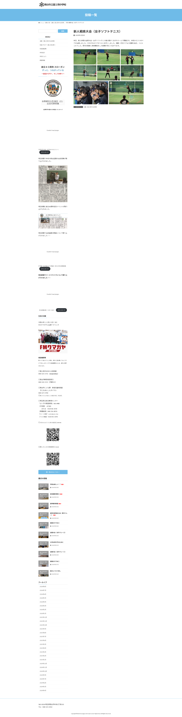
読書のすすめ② (54, 523)
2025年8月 (43, 632)
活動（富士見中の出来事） (91, 107)
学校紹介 (42, 52)
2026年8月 (43, 586)
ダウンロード (45, 152)
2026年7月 (43, 590)
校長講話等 (43, 49)
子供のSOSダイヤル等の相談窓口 (48, 422)
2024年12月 (43, 663)
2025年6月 (43, 640)
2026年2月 (43, 609)
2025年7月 (43, 636)
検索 (62, 31)
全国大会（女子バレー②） (58, 532)
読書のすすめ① (54, 561)
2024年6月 (43, 683)
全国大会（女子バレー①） (58, 551)
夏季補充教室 (55, 503)
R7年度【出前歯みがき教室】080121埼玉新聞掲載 (52, 266)
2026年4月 (43, 602)
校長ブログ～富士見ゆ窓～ (48, 45)
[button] (53, 472)
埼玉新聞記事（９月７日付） (47, 310)
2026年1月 (43, 613)
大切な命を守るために (56, 542)
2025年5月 (43, 644)
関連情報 (42, 60)
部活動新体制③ (56, 494)
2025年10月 (43, 625)
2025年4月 (43, 648)
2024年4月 (43, 690)
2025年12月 (43, 617)
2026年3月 (43, 605)
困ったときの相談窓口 (49, 447)
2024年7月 (43, 679)
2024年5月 (43, 686)
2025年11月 (43, 621)
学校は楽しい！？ (57, 484)
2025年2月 (43, 656)
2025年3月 (43, 652)
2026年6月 (43, 594)
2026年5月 (43, 598)
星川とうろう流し (55, 571)
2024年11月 (43, 667)
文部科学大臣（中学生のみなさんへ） (48, 149)
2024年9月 (43, 675)
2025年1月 (43, 659)
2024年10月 (43, 671)
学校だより (43, 56)
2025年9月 (43, 629)
